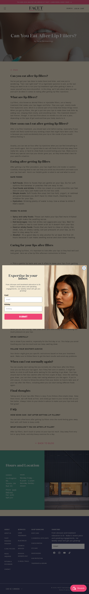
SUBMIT (23, 316)
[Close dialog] (84, 268)
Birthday (7, 304)
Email (6, 295)
